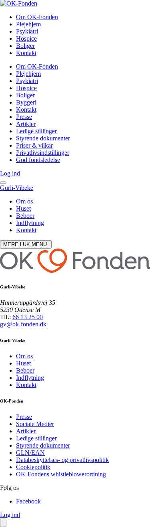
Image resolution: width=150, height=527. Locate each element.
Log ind (10, 173)
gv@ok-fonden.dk (23, 324)
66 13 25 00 (27, 317)
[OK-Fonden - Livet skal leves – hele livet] (18, 3)
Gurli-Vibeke (16, 187)
